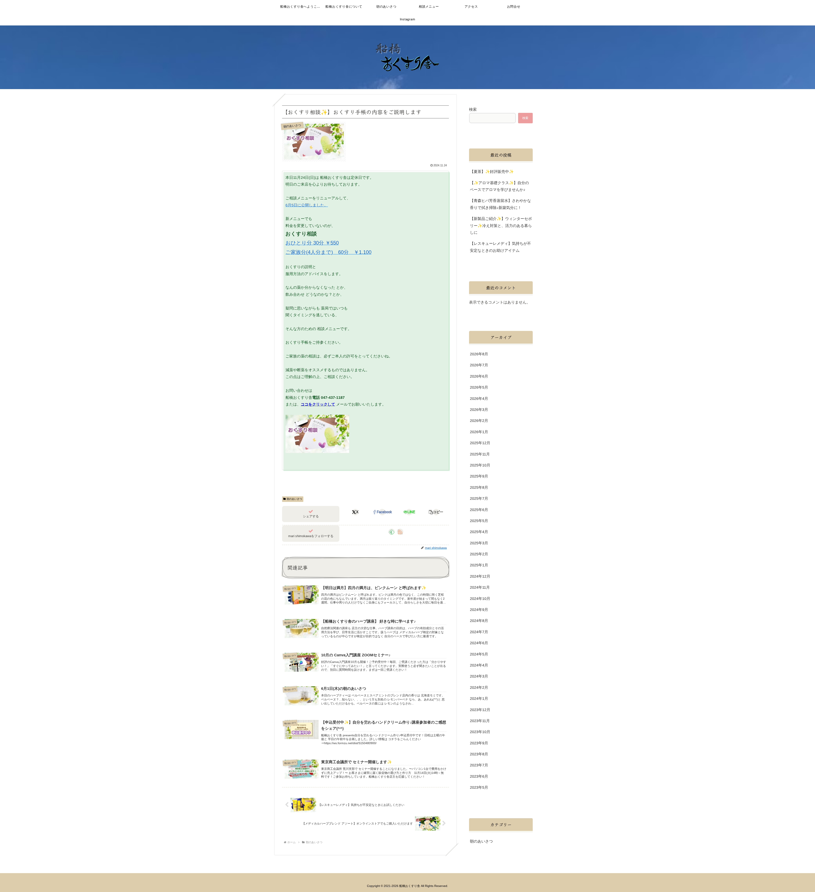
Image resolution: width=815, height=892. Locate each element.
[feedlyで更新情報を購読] (391, 532)
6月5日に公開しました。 (306, 205)
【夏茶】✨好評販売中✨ (492, 171)
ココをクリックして (318, 404)
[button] (436, 512)
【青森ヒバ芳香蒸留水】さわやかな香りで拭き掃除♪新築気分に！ (500, 204)
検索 (473, 109)
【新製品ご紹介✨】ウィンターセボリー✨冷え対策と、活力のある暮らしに (501, 226)
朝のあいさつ (294, 498)
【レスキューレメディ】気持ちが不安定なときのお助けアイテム (500, 246)
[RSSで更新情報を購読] (400, 532)
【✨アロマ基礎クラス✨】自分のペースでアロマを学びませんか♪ (499, 186)
